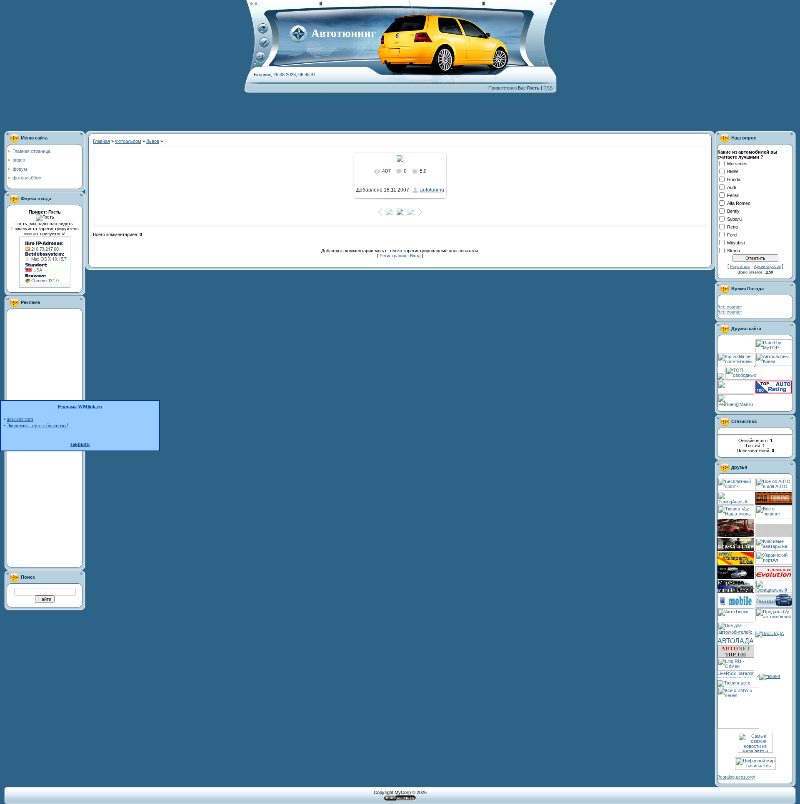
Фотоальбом (128, 141)
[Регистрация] (264, 46)
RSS (547, 87)
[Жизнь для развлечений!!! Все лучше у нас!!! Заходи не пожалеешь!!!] (736, 562)
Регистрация (393, 255)
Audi (731, 187)
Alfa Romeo (738, 203)
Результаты (740, 266)
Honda (733, 179)
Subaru (734, 219)
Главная (101, 141)
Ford (732, 234)
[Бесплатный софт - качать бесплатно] (736, 489)
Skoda (733, 250)
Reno (732, 226)
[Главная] (263, 32)
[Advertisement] (248, 111)
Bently (733, 211)
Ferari (733, 195)
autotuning (432, 190)
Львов (152, 141)
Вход (415, 255)
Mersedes (737, 163)
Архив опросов (767, 266)
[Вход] (260, 60)
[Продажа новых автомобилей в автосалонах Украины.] (773, 364)
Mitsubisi (736, 242)
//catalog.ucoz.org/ (736, 776)
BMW (732, 171)
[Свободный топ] (743, 378)
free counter (730, 306)
